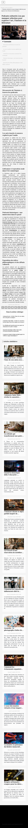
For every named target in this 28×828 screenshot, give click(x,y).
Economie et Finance (9, 812)
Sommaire (7, 41)
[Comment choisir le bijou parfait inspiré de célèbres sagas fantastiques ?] (14, 505)
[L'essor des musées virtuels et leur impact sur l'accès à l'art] (14, 699)
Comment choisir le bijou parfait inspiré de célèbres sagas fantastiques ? (14, 335)
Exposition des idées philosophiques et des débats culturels (12, 63)
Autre (4, 822)
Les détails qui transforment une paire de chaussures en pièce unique (13, 326)
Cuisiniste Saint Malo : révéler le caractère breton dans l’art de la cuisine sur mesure (13, 321)
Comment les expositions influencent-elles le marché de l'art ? (14, 591)
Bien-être (5, 810)
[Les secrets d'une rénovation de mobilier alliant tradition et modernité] (14, 544)
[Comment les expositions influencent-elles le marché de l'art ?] (14, 582)
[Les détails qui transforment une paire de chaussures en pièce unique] (14, 427)
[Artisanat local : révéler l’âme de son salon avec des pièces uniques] (14, 351)
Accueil (2, 8)
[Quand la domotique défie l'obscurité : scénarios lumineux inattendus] (14, 466)
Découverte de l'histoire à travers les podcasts (11, 45)
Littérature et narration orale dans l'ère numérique (11, 54)
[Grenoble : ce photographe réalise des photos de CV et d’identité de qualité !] (14, 621)
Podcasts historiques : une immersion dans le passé (12, 59)
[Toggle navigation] (3, 2)
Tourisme (5, 817)
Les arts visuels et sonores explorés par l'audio (11, 50)
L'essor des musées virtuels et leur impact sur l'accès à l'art (12, 708)
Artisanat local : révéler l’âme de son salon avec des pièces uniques (13, 317)
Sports (4, 819)
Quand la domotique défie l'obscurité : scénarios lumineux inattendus (12, 330)
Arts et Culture (8, 8)
